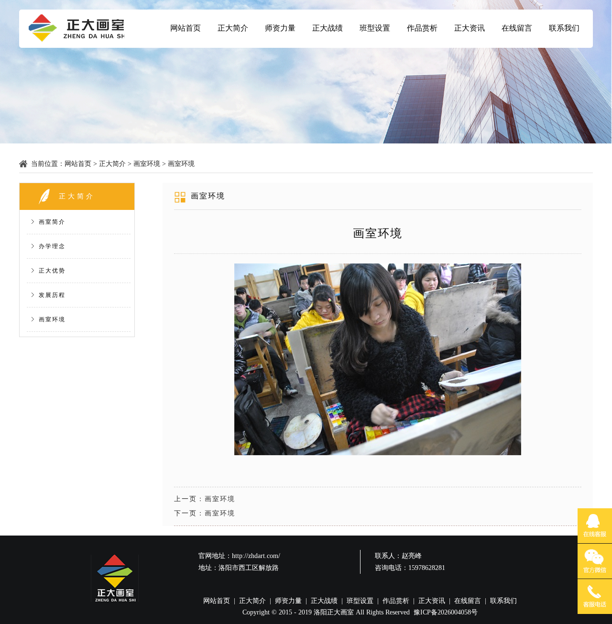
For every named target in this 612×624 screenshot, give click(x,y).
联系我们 (564, 28)
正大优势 (52, 270)
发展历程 (52, 295)
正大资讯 (469, 28)
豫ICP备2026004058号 (446, 612)
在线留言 (517, 28)
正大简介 (233, 28)
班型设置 (375, 28)
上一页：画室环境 (204, 499)
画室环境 (146, 163)
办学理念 (52, 246)
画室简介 (52, 222)
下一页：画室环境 (204, 513)
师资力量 (280, 28)
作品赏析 (422, 28)
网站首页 (185, 28)
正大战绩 (327, 28)
